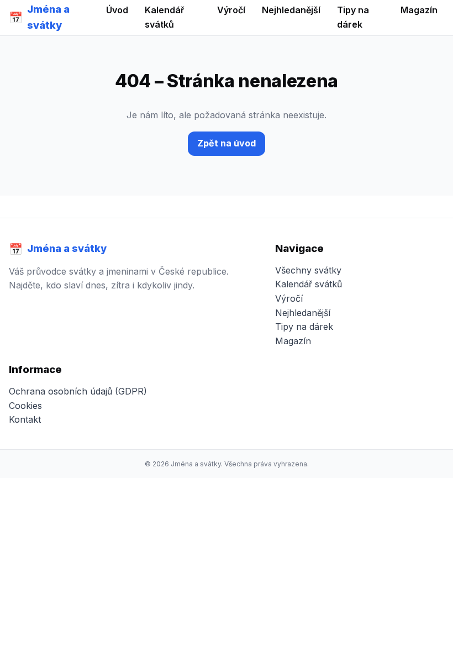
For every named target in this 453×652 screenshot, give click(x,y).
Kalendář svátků (308, 284)
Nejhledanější (302, 312)
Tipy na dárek (304, 326)
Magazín (293, 340)
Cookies (25, 405)
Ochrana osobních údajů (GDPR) (78, 391)
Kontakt (25, 419)
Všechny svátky (308, 270)
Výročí (289, 298)
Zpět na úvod (226, 143)
